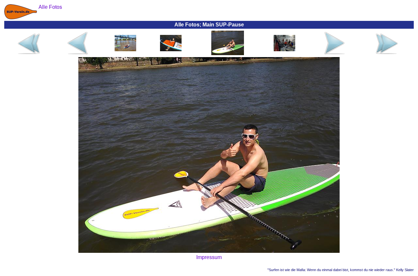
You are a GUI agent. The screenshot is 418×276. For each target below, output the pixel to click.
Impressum (209, 257)
